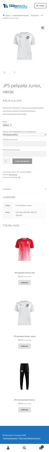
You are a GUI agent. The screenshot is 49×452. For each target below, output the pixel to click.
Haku (24, 448)
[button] (43, 28)
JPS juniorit (35, 15)
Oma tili (8, 448)
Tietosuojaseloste (10, 438)
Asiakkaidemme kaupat (20, 15)
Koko (5, 121)
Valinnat (24, 282)
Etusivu (8, 15)
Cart (38, 446)
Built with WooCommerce (29, 438)
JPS (19, 177)
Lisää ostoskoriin (22, 161)
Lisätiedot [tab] (7, 189)
